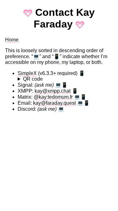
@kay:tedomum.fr (53, 97)
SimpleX (27, 73)
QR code (33, 79)
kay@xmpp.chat (52, 91)
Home (12, 39)
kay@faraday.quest (54, 103)
